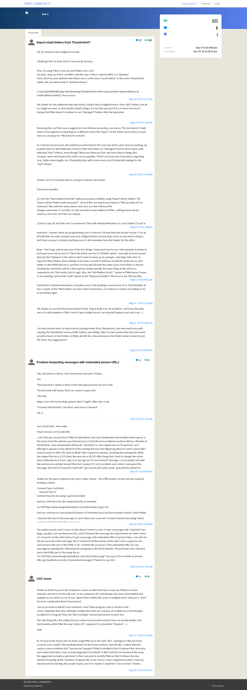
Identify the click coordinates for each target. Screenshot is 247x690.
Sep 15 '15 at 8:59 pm (141, 471)
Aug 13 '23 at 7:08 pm (141, 227)
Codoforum (37, 686)
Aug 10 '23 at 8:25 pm (141, 350)
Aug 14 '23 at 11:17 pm (141, 99)
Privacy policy (217, 686)
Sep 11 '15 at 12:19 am (141, 635)
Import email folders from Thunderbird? (64, 42)
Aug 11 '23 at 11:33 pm (141, 303)
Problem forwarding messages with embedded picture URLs (78, 362)
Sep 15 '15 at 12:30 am (141, 524)
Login (217, 3)
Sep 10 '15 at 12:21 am (141, 670)
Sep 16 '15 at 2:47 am (141, 418)
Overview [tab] (33, 32)
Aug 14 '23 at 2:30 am (141, 122)
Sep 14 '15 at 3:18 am (141, 566)
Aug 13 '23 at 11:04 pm (141, 174)
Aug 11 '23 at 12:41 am (141, 322)
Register (206, 3)
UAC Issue (44, 578)
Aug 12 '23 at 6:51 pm (141, 279)
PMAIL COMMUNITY (37, 4)
